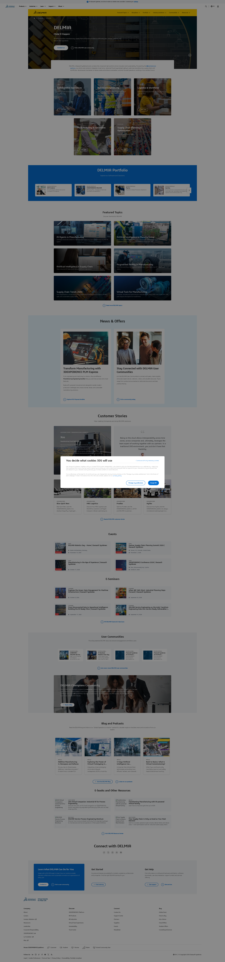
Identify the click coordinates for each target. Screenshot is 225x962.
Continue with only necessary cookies (147, 460)
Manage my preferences (135, 483)
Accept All (153, 483)
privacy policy (117, 475)
